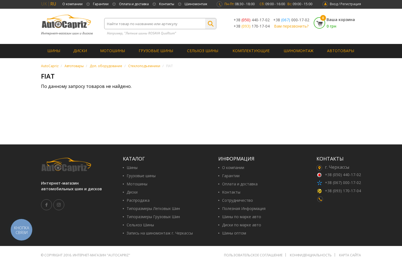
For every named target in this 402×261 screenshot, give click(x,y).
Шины (53, 50)
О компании (72, 4)
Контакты (166, 4)
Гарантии (101, 4)
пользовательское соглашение (253, 255)
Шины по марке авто (241, 217)
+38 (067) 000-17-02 (343, 182)
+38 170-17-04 (252, 26)
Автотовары (340, 50)
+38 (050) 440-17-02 (343, 174)
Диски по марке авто (241, 225)
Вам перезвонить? (291, 26)
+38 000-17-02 (291, 20)
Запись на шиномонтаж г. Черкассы (160, 233)
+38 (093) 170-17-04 (343, 190)
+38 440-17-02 (252, 20)
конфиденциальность (311, 255)
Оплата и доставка (134, 4)
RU (53, 4)
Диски (80, 50)
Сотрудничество (237, 200)
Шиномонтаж (196, 4)
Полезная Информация (244, 208)
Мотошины (112, 50)
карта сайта (350, 255)
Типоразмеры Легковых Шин (153, 208)
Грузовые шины (156, 50)
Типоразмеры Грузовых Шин (153, 217)
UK (44, 4)
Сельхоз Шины (202, 50)
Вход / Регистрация (345, 4)
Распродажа (138, 200)
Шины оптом (234, 233)
